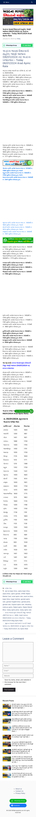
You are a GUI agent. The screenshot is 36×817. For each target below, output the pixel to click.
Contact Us (19, 791)
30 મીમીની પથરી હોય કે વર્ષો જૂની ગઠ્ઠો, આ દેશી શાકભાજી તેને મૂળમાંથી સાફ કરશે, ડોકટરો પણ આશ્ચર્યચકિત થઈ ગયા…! (22, 751)
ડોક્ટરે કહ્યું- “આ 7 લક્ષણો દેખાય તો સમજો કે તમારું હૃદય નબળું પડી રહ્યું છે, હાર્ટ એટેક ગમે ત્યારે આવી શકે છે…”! (22, 767)
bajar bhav (6, 599)
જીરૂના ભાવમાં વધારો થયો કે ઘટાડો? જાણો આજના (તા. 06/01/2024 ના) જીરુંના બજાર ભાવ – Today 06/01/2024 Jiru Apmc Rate (18, 626)
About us (18, 789)
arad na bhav (28, 596)
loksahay (28, 604)
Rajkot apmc (17, 607)
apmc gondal (15, 594)
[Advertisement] (18, 124)
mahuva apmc (7, 607)
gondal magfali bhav (13, 602)
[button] (32, 2)
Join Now (27, 45)
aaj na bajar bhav (11, 591)
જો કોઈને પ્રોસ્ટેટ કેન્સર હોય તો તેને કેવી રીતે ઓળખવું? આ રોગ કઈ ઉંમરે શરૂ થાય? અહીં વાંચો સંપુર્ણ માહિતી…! (22, 706)
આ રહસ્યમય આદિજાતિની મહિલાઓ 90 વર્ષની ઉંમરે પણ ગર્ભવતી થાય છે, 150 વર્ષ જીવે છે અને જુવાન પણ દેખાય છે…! (22, 743)
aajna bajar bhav (24, 591)
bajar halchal (15, 599)
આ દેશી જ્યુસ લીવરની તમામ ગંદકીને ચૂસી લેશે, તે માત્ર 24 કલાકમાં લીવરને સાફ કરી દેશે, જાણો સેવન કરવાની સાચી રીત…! (22, 713)
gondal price (25, 602)
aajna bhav (6, 594)
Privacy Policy (20, 793)
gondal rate (7, 604)
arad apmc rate (17, 596)
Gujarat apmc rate (18, 604)
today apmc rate (25, 610)
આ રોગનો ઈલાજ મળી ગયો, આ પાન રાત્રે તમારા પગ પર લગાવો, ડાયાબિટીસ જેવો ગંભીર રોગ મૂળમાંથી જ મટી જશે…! (22, 775)
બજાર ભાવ (8, 588)
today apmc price (13, 610)
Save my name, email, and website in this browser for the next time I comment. (18, 682)
